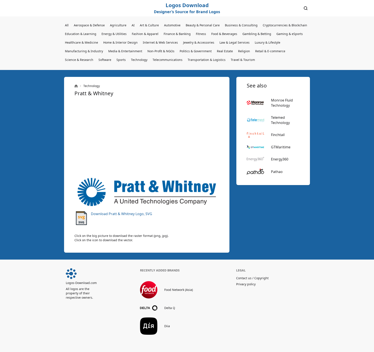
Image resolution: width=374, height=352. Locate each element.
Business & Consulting (241, 25)
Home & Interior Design (120, 42)
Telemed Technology (280, 120)
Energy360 (279, 159)
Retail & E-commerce (270, 51)
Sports (121, 60)
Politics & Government (196, 51)
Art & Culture (149, 25)
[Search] (305, 8)
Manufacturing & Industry (84, 51)
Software (104, 60)
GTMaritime (280, 147)
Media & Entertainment (125, 51)
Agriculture (118, 25)
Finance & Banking (177, 34)
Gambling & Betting (256, 34)
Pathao (277, 171)
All (67, 25)
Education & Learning (80, 34)
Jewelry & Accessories (198, 42)
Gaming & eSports (289, 34)
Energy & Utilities (114, 34)
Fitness (201, 34)
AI (133, 25)
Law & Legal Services (234, 42)
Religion (244, 51)
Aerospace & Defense (89, 25)
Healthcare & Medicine (81, 42)
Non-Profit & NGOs (160, 51)
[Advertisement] (146, 137)
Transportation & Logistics (207, 60)
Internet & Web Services (160, 42)
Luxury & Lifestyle (267, 42)
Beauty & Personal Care (203, 25)
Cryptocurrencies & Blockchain (285, 25)
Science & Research (79, 60)
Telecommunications (167, 60)
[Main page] (76, 86)
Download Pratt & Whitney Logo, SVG (121, 213)
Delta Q (169, 308)
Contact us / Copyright (252, 278)
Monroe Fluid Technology (282, 103)
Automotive (172, 25)
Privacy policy (246, 284)
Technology (139, 60)
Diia (167, 326)
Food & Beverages (224, 34)
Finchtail (278, 134)
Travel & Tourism (243, 60)
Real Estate (225, 51)
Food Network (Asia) (178, 290)
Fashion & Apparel (145, 34)
